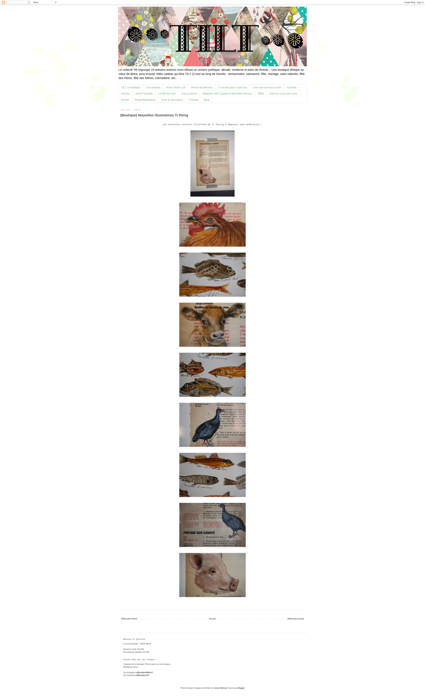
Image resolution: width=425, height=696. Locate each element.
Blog (206, 99)
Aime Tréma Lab (175, 87)
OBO (261, 93)
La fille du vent (166, 93)
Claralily (292, 87)
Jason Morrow (220, 688)
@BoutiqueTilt (142, 675)
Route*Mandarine (145, 99)
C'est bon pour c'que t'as (232, 87)
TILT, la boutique (130, 87)
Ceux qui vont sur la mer (267, 87)
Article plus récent (129, 619)
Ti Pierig (193, 99)
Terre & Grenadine (172, 99)
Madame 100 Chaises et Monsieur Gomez (227, 93)
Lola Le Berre (189, 93)
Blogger (241, 688)
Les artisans (153, 87)
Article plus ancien (295, 619)
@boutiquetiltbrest (144, 672)
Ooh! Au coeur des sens (283, 93)
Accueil (212, 619)
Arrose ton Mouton (202, 87)
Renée (125, 99)
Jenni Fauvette (144, 93)
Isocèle (125, 93)
